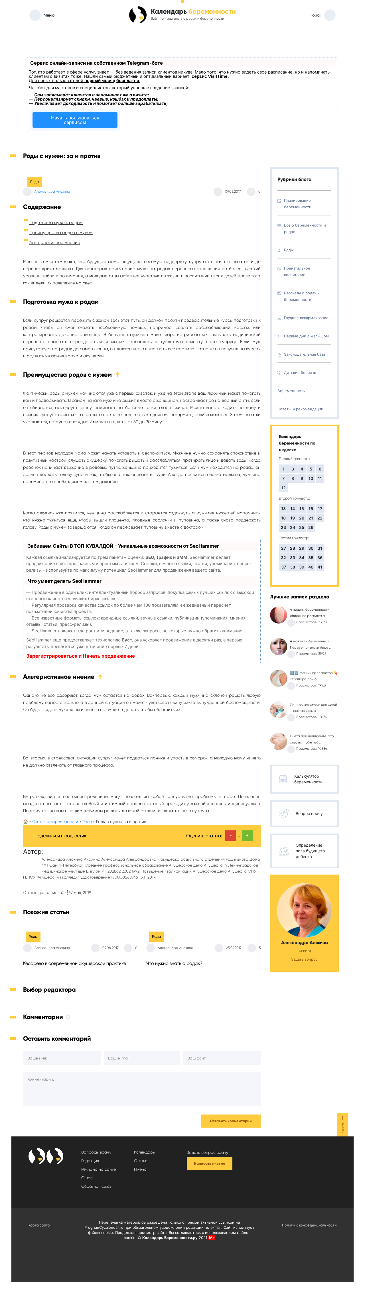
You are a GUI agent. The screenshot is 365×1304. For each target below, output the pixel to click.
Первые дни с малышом (306, 336)
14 (292, 508)
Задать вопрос (304, 959)
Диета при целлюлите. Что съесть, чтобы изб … (312, 739)
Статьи (140, 1160)
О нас (87, 1177)
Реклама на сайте (98, 1169)
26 (310, 527)
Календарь (144, 1152)
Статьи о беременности (55, 821)
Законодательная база (304, 354)
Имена (140, 1169)
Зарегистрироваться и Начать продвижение (80, 656)
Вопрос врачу (309, 813)
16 (311, 508)
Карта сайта (39, 1225)
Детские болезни (300, 372)
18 (283, 518)
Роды (34, 182)
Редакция (90, 1160)
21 (311, 518)
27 (283, 548)
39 (301, 567)
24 (292, 527)
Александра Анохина (52, 191)
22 (320, 518)
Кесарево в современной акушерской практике (74, 963)
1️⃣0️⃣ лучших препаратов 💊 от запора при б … (314, 676)
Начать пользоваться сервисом (75, 120)
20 (301, 518)
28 (292, 548)
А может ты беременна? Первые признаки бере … (310, 644)
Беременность (291, 390)
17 (320, 508)
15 (301, 508)
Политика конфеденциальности (309, 1225)
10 (311, 478)
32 (283, 557)
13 (283, 508)
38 (292, 567)
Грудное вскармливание (306, 317)
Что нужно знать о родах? (174, 963)
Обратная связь (96, 1186)
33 (292, 557)
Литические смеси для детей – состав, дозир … (313, 707)
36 (320, 557)
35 (310, 557)
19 (292, 518)
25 (301, 527)
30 (310, 548)
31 (320, 548)
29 (301, 548)
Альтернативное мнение (54, 242)
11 (320, 478)
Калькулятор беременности (308, 779)
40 (310, 567)
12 (283, 487)
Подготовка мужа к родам (56, 222)
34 (301, 557)
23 (283, 527)
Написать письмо (209, 1163)
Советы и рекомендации (300, 409)
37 (283, 567)
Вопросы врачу (96, 1152)
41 (320, 567)
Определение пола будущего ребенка (310, 851)
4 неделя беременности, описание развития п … (310, 613)
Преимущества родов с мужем (61, 232)
